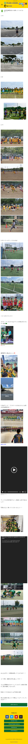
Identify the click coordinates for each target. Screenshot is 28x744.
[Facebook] (20, 4)
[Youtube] (24, 4)
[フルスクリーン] (25, 492)
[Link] (23, 5)
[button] (2, 4)
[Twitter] (22, 4)
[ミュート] (23, 492)
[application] (14, 469)
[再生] (2, 492)
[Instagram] (26, 4)
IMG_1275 (3, 444)
